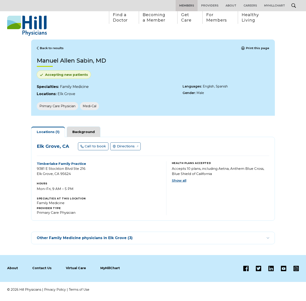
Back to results (52, 48)
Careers (250, 5)
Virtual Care (76, 268)
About (231, 5)
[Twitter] (255, 268)
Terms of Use (79, 290)
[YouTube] (280, 268)
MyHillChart (274, 5)
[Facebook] (246, 268)
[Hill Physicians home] (27, 26)
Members (186, 5)
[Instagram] (292, 268)
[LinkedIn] (267, 268)
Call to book (95, 146)
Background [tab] (83, 132)
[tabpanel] (153, 178)
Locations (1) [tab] (48, 132)
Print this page (257, 48)
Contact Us (42, 268)
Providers (209, 5)
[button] (120, 17)
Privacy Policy (55, 290)
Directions (126, 146)
